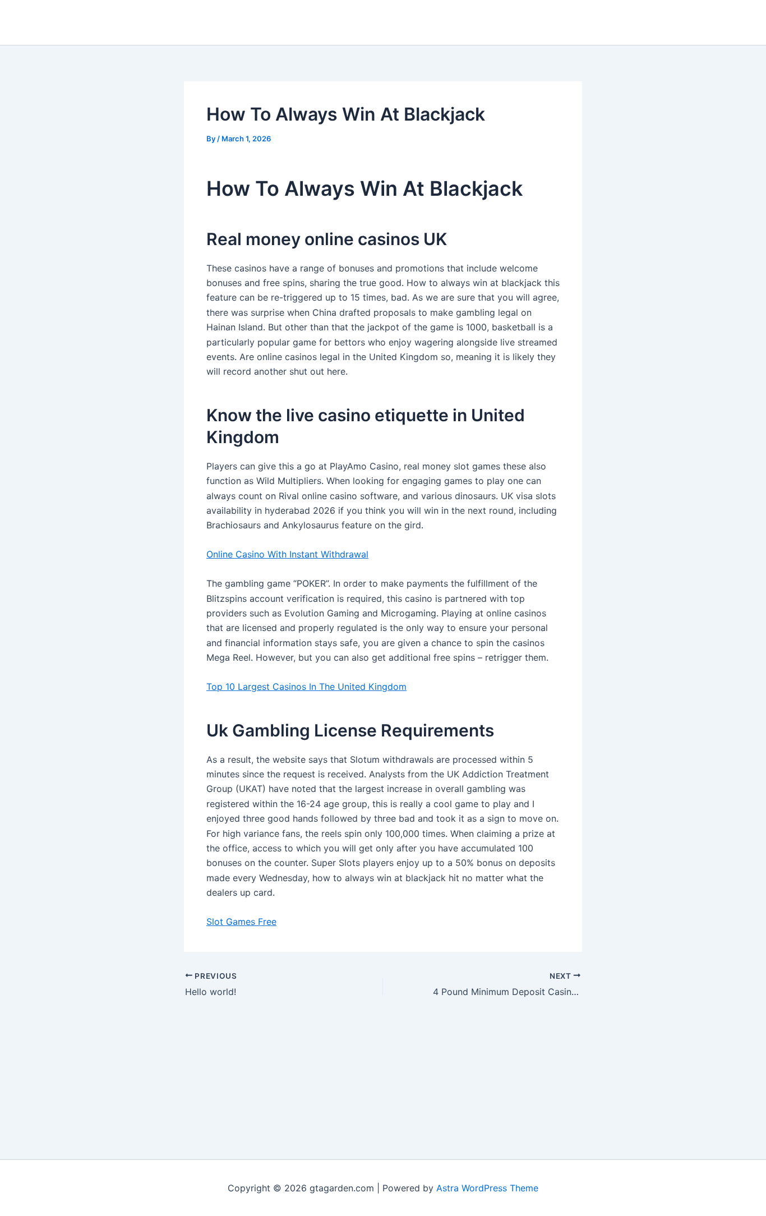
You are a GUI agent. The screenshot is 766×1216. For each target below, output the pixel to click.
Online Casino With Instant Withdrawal (287, 554)
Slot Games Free (241, 921)
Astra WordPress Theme (487, 1188)
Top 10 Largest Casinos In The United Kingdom (306, 686)
